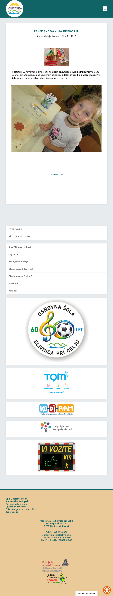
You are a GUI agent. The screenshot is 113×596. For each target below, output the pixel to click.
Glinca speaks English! (20, 276)
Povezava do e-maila (16, 504)
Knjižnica (13, 254)
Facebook (13, 283)
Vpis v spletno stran (16, 498)
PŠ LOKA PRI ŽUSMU (19, 236)
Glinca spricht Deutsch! (21, 268)
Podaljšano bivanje (18, 261)
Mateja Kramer (52, 36)
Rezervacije (12, 512)
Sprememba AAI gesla (17, 501)
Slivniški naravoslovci (20, 247)
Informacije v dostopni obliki (21, 509)
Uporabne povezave (16, 506)
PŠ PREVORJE (15, 229)
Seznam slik (56, 174)
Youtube (13, 290)
